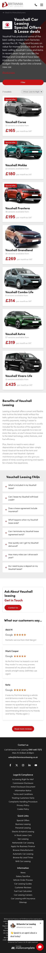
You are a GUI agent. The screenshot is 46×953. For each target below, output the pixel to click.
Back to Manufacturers (15, 12)
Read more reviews (23, 728)
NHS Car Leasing (23, 861)
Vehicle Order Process (23, 879)
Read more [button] (8, 72)
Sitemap (23, 902)
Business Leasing (23, 824)
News (23, 872)
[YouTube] (36, 765)
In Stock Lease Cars (23, 835)
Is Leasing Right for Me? (23, 779)
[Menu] (41, 4)
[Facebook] (10, 765)
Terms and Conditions (23, 794)
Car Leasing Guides (23, 883)
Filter (23, 82)
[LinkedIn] (29, 765)
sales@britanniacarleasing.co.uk (23, 757)
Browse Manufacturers (23, 850)
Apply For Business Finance (23, 846)
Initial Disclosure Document (23, 786)
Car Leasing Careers (23, 894)
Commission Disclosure (23, 783)
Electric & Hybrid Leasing (23, 831)
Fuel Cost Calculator (23, 891)
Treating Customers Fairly (23, 797)
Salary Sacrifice (23, 876)
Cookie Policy (23, 809)
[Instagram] (23, 765)
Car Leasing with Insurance (23, 898)
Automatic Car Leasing (23, 853)
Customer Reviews (23, 887)
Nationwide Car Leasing (23, 842)
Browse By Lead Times (23, 857)
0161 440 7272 (35, 749)
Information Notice (23, 790)
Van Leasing (23, 838)
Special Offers (23, 820)
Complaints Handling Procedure (23, 801)
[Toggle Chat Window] (40, 947)
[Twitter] (16, 765)
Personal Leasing (23, 827)
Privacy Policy (23, 805)
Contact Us (13, 607)
